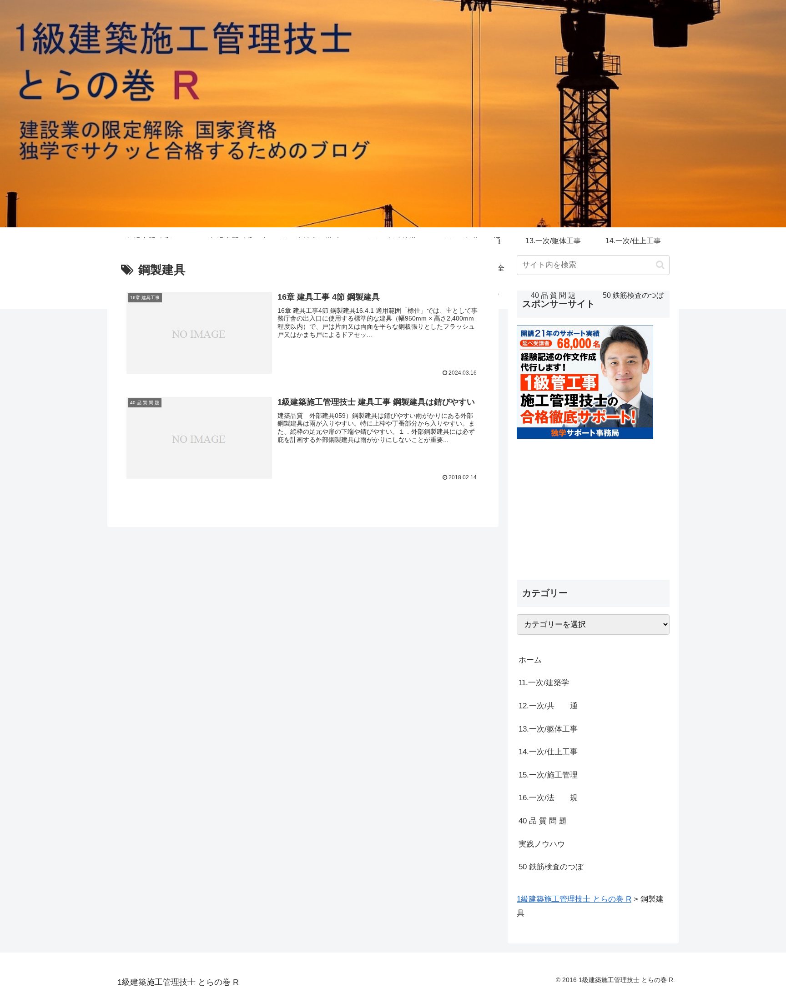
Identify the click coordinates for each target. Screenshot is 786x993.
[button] (660, 265)
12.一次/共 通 (548, 706)
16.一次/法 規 (548, 797)
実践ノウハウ (542, 844)
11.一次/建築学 (548, 682)
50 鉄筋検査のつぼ (551, 867)
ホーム (530, 660)
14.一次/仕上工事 (548, 751)
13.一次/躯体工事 (548, 729)
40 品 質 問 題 (543, 821)
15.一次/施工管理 (548, 775)
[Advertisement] (593, 502)
